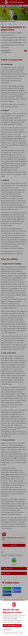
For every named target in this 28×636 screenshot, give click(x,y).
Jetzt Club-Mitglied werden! (12, 625)
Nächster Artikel (6, 573)
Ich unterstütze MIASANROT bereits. (13, 633)
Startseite (3, 24)
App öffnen (14, 545)
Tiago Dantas (19, 555)
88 (25, 50)
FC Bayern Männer (12, 24)
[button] (7, 588)
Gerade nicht (7, 629)
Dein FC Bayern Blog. (16, 2)
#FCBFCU (4, 555)
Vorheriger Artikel (8, 568)
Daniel (2, 50)
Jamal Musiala (11, 555)
